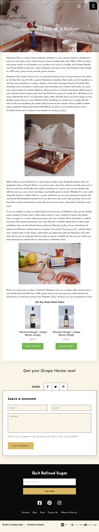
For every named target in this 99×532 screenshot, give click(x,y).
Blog (35, 512)
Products (26, 512)
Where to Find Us (69, 512)
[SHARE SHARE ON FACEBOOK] (48, 387)
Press (42, 512)
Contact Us (53, 512)
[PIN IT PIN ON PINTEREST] (63, 387)
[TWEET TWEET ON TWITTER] (55, 387)
